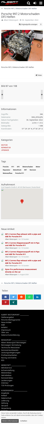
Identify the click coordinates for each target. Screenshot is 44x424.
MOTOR (4, 145)
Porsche (6, 167)
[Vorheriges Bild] (4, 45)
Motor (38, 167)
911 (12, 167)
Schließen (23, 421)
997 (25, 170)
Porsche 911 (19, 173)
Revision (33, 170)
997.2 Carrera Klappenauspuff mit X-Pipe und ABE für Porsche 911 (22, 244)
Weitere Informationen (10, 421)
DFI (18, 167)
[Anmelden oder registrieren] (34, 3)
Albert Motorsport (11, 20)
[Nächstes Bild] (39, 45)
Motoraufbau (7, 173)
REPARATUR (6, 147)
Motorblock (17, 170)
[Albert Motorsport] (10, 3)
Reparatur (6, 170)
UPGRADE (5, 150)
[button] (28, 3)
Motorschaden (27, 167)
